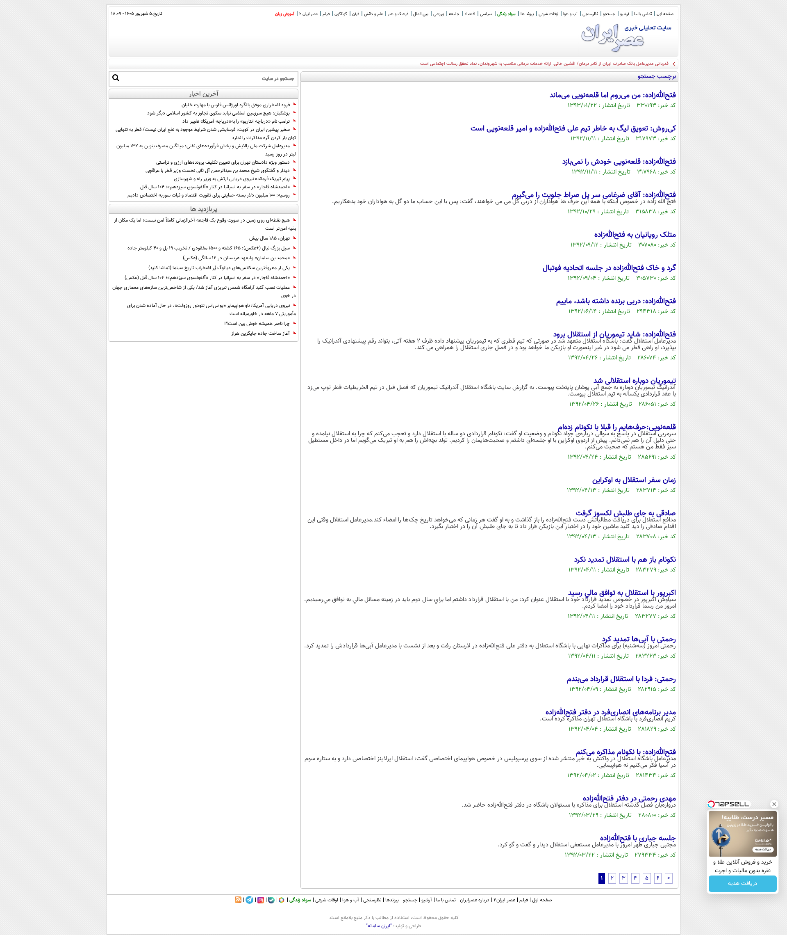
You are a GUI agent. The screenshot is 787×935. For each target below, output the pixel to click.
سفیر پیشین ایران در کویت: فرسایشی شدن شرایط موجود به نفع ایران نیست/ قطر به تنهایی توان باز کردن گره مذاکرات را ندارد (206, 134)
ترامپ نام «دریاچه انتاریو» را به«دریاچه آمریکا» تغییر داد (236, 121)
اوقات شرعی (548, 14)
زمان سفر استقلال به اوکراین (634, 480)
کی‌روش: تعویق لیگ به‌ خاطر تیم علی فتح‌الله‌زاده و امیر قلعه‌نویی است (573, 129)
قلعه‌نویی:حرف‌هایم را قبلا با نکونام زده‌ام (617, 427)
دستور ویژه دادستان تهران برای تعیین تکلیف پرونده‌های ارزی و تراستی (223, 162)
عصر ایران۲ (504, 900)
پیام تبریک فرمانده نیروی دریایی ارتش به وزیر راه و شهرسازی (232, 179)
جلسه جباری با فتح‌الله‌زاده (638, 838)
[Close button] (774, 804)
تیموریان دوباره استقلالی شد (635, 381)
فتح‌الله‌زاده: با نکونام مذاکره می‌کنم (626, 752)
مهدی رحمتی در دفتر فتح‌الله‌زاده (629, 799)
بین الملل (420, 14)
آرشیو (624, 14)
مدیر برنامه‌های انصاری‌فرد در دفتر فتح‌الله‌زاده (611, 712)
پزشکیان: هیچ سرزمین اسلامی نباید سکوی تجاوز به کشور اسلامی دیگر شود (218, 113)
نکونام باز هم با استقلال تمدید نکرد (625, 560)
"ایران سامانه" (379, 926)
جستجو (609, 14)
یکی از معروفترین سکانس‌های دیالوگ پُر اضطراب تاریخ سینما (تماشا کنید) (219, 268)
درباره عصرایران (474, 900)
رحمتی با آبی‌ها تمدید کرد (639, 639)
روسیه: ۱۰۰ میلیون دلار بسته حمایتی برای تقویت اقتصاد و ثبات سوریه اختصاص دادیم (208, 195)
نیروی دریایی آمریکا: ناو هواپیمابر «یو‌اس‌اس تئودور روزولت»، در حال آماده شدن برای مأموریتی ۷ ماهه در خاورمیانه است (211, 310)
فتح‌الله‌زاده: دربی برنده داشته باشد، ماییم (616, 301)
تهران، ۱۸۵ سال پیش (269, 238)
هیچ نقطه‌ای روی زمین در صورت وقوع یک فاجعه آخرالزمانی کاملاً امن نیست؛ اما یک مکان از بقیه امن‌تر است (205, 224)
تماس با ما (643, 14)
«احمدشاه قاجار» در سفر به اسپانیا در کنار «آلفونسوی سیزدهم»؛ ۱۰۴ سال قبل (215, 187)
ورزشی (438, 14)
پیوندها (392, 900)
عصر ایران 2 (308, 14)
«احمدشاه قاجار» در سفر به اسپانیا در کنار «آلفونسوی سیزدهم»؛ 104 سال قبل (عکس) (207, 277)
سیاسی (486, 14)
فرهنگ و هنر (398, 14)
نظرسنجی (590, 14)
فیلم (326, 14)
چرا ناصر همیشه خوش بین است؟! (257, 323)
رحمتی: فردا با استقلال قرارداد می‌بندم (621, 679)
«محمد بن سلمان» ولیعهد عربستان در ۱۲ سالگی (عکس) (236, 258)
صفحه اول (665, 14)
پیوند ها (527, 14)
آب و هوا (570, 14)
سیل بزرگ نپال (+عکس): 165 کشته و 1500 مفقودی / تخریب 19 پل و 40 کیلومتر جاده (208, 248)
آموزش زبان (284, 14)
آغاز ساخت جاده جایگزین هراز (260, 333)
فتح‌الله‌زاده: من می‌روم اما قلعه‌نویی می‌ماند (613, 95)
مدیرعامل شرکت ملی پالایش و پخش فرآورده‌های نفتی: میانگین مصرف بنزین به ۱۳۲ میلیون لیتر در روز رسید (206, 150)
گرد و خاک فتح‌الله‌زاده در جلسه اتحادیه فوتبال (609, 268)
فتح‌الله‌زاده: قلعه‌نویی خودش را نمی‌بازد (619, 162)
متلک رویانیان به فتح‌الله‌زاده (635, 235)
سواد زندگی (506, 14)
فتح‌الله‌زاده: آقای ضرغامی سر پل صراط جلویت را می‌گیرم (594, 195)
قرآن (355, 14)
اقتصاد (469, 14)
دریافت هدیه (742, 883)
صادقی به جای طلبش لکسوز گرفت (626, 513)
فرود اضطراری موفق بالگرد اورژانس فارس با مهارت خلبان (236, 105)
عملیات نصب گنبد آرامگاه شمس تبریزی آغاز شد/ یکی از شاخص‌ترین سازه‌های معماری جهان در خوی (204, 291)
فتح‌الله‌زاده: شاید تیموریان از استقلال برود (614, 335)
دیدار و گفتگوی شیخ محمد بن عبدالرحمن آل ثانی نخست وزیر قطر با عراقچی (218, 170)
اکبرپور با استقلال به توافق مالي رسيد (622, 593)
